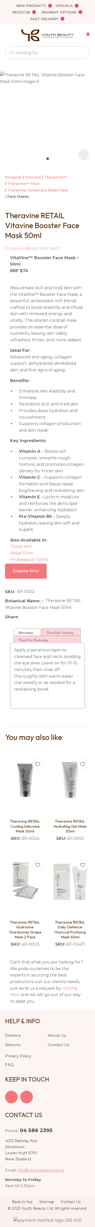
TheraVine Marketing (33, 640)
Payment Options (59, 12)
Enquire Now (26, 570)
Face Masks (18, 196)
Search (84, 52)
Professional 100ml (29, 559)
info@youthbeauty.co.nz (40, 1170)
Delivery (13, 1035)
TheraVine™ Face (23, 183)
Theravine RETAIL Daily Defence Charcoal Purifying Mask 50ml (70, 930)
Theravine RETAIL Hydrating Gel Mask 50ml (70, 826)
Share (11, 617)
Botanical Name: (23, 600)
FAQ (9, 1064)
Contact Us (58, 1044)
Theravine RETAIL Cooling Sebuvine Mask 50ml (25, 826)
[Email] (37, 617)
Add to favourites (37, 764)
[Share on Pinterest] (44, 616)
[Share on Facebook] (22, 617)
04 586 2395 (36, 1130)
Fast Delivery (44, 19)
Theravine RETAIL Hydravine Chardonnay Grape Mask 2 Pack (25, 930)
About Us (57, 1035)
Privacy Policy (18, 1056)
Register (21, 12)
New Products (31, 6)
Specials (64, 6)
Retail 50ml (21, 553)
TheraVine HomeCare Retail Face (37, 190)
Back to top (22, 1202)
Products (13, 177)
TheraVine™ (55, 177)
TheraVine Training (59, 633)
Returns (12, 1044)
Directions (25, 633)
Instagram (26, 1097)
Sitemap (46, 1202)
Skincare (33, 177)
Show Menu (8, 35)
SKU (9, 591)
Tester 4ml (21, 546)
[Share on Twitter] (28, 617)
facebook (11, 1097)
